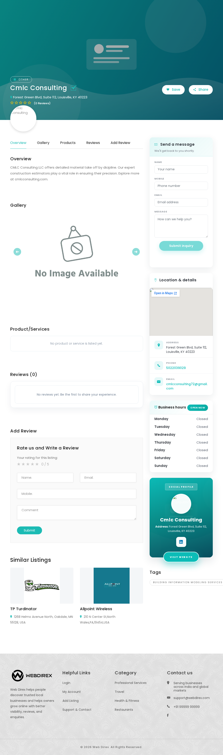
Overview (18, 142)
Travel (119, 692)
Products (68, 142)
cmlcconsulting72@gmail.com (187, 386)
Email (158, 195)
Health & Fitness (127, 701)
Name (158, 162)
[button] (20, 252)
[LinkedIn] (181, 542)
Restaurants (124, 709)
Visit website (181, 557)
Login (66, 683)
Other (23, 79)
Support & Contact (77, 709)
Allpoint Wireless (96, 609)
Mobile (159, 178)
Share (203, 89)
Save (175, 89)
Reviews (93, 142)
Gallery (43, 142)
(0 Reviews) (42, 103)
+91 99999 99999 (187, 707)
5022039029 (176, 368)
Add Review (120, 142)
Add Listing (71, 701)
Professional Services (131, 683)
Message (160, 211)
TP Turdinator (23, 609)
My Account (72, 692)
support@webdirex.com (192, 698)
